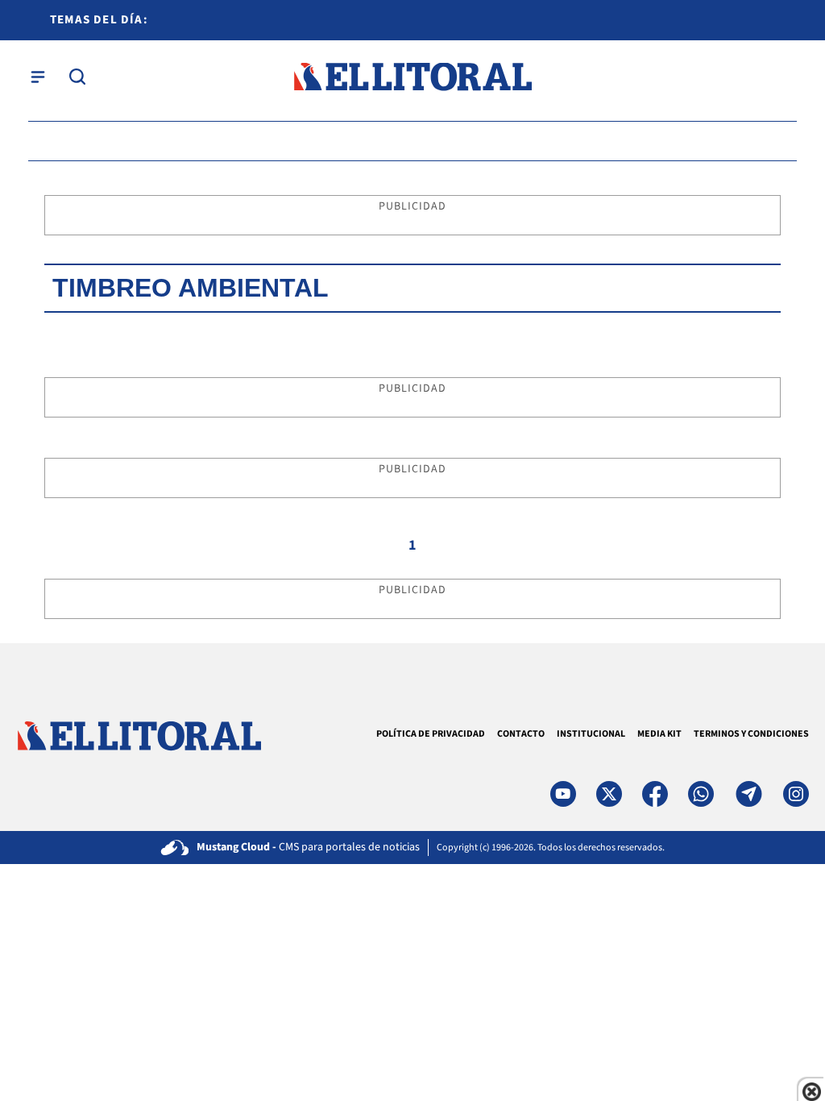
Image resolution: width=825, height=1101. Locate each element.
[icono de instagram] (796, 793)
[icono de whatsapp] (701, 793)
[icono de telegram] (748, 793)
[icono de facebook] (655, 793)
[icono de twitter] (609, 793)
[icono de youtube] (563, 793)
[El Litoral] (412, 77)
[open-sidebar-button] (38, 76)
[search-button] (77, 76)
